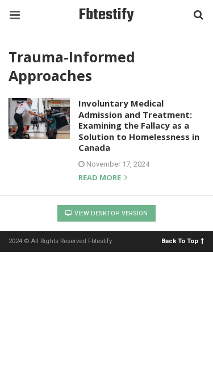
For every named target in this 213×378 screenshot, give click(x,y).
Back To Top (179, 240)
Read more (100, 178)
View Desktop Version (110, 213)
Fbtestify (106, 15)
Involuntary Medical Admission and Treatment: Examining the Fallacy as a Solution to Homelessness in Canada (138, 125)
